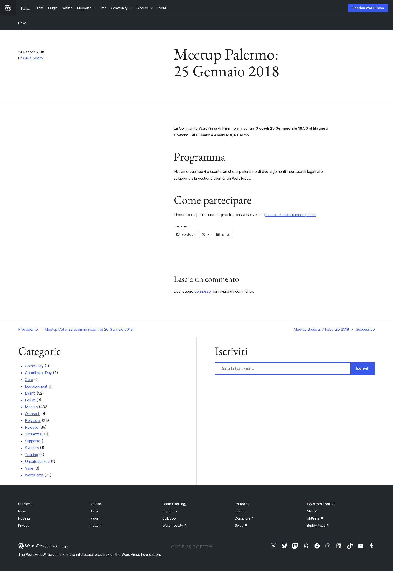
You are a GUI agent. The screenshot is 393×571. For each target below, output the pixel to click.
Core (29, 379)
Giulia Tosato (33, 58)
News (22, 23)
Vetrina (96, 504)
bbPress (315, 518)
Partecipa (242, 504)
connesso (202, 291)
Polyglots (33, 420)
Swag (241, 525)
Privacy (23, 525)
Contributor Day (38, 372)
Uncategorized (37, 461)
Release (31, 427)
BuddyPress (318, 525)
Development (36, 386)
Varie (29, 468)
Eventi (30, 393)
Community (34, 366)
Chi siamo (25, 504)
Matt (312, 511)
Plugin (95, 518)
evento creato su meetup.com (290, 214)
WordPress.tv (175, 525)
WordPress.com (321, 504)
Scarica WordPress (368, 8)
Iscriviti (362, 368)
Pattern (96, 525)
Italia (65, 546)
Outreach (32, 413)
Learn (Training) (174, 504)
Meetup (31, 407)
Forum (30, 400)
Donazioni (244, 518)
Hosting (24, 518)
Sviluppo (32, 447)
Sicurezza (33, 434)
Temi (94, 511)
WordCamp (34, 475)
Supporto (32, 441)
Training (31, 454)
